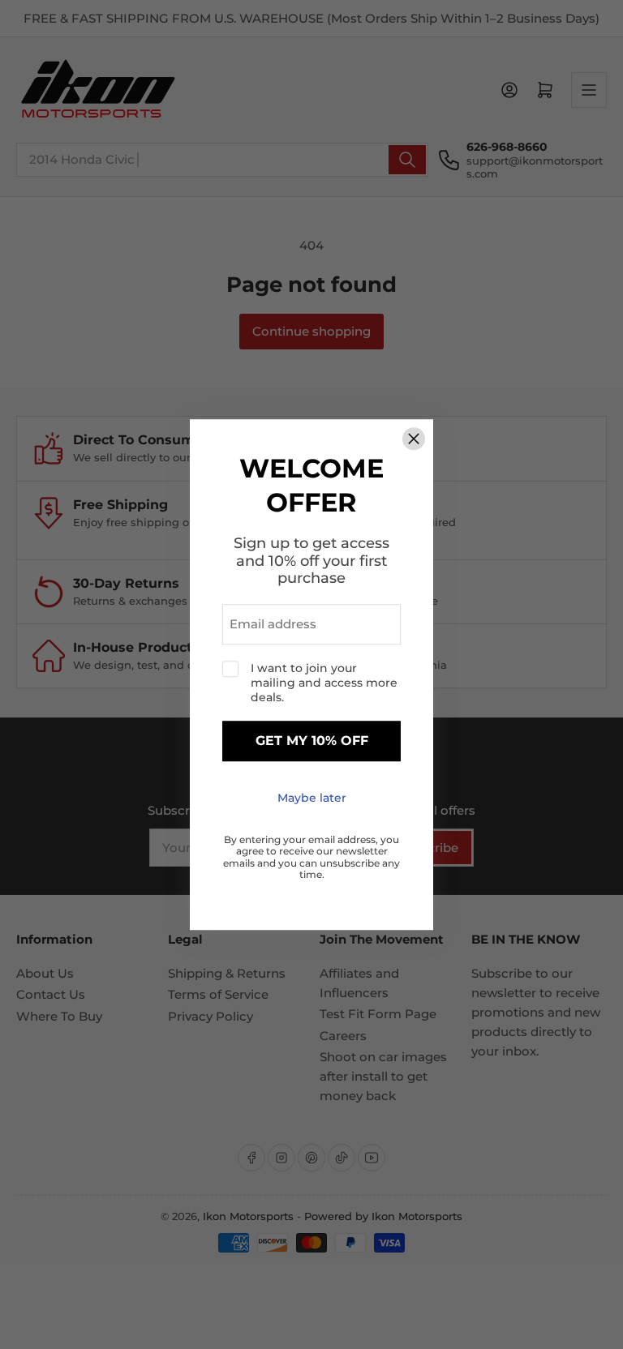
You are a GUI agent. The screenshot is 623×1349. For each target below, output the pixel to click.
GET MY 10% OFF (312, 741)
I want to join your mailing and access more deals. (324, 682)
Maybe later (311, 797)
